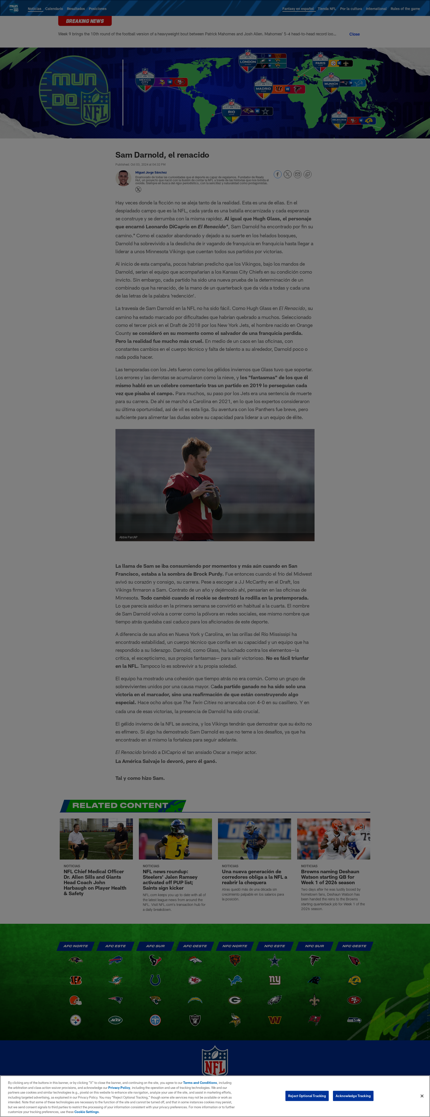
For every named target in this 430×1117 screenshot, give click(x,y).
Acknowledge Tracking (353, 1096)
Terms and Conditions (200, 1083)
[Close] (422, 1095)
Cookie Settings (86, 1112)
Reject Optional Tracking (307, 1096)
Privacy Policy (119, 1088)
